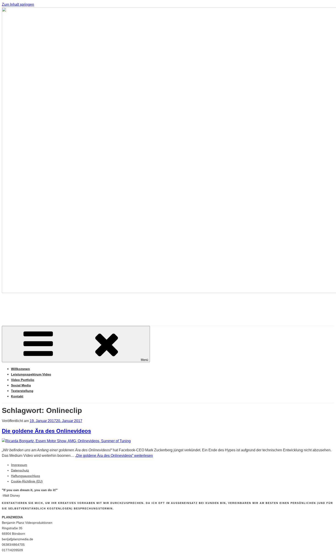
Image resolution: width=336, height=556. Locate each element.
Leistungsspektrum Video (31, 374)
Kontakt (17, 396)
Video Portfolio (22, 380)
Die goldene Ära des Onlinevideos (46, 431)
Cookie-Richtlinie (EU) (27, 481)
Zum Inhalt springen (18, 4)
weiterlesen (114, 456)
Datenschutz (20, 470)
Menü (144, 360)
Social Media (21, 385)
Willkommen (20, 369)
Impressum (19, 465)
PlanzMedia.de (40, 305)
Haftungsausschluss (25, 476)
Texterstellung (22, 391)
